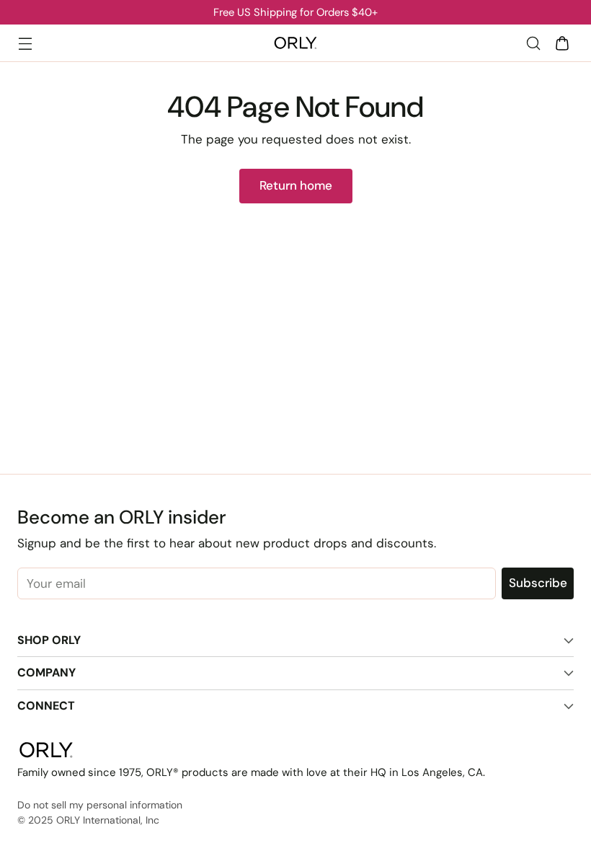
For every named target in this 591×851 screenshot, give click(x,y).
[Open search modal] (533, 43)
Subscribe (538, 583)
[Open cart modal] (562, 43)
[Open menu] (25, 43)
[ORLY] (295, 43)
